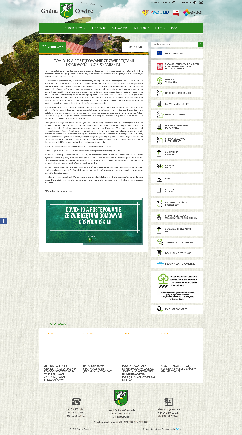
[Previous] (37, 355)
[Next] (205, 355)
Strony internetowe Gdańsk (156, 429)
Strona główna (75, 28)
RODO (173, 28)
